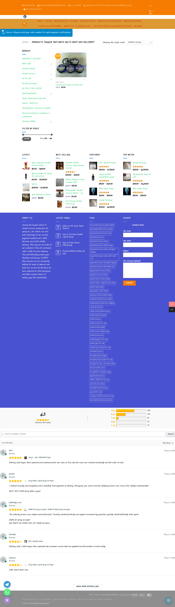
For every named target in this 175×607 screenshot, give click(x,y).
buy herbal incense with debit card (102, 267)
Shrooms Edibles (132, 21)
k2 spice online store (97, 368)
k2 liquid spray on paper (98, 356)
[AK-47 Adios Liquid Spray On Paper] (26, 481)
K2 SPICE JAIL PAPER (32, 88)
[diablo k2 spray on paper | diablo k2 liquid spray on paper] (26, 509)
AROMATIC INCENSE (31, 59)
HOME (49, 21)
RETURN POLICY (88, 21)
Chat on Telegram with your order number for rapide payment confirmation (38, 32)
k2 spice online (109, 364)
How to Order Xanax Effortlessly (71, 244)
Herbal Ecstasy (28, 68)
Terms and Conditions (109, 21)
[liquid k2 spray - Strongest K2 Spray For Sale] (25, 17)
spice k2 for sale (96, 392)
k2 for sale (26, 78)
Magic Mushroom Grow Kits (34, 98)
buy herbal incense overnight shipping (103, 263)
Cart (79, 600)
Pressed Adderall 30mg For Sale (73, 252)
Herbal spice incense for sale (100, 348)
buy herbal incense (96, 237)
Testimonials (61, 21)
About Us (68, 26)
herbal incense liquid (97, 327)
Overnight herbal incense (98, 388)
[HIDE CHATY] (7, 600)
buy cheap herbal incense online (101, 229)
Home (25, 42)
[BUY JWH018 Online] (26, 541)
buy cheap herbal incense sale (100, 233)
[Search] (24, 24)
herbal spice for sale (97, 344)
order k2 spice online (97, 384)
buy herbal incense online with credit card (103, 257)
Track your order (60, 600)
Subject (125, 251)
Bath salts (26, 63)
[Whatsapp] (7, 592)
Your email (127, 241)
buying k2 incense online (98, 275)
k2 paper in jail (82, 26)
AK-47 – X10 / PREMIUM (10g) (39, 458)
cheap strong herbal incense (100, 311)
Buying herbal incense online (100, 271)
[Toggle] (51, 63)
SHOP (39, 21)
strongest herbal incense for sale (101, 396)
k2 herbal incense (96, 352)
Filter (26, 139)
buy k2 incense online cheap (100, 279)
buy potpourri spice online (99, 291)
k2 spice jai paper (29, 83)
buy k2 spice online (108, 283)
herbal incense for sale (98, 323)
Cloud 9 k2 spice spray (50, 26)
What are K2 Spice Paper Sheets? (73, 227)
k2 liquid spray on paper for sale (101, 360)
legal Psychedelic (29, 93)
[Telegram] (7, 584)
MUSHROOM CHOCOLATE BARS (36, 108)
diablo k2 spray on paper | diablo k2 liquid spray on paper (49, 509)
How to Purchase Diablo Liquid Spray (72, 235)
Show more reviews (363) (87, 586)
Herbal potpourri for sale (98, 340)
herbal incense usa (96, 336)
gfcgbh (138, 26)
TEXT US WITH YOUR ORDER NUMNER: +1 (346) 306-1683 (110, 595)
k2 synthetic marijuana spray (100, 372)
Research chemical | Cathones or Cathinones (36, 115)
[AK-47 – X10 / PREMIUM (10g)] (26, 458)
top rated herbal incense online (101, 400)
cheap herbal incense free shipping (102, 303)
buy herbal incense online (99, 241)
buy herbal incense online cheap (101, 245)
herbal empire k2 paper (98, 315)
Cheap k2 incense (96, 307)
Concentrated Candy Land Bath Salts (69, 85)
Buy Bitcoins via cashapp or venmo (113, 26)
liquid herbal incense (97, 376)
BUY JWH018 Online (35, 541)
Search (171, 434)
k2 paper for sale (96, 364)
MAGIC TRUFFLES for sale (99, 380)
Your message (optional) (132, 261)
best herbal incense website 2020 (102, 225)
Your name (127, 231)
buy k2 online (94, 283)
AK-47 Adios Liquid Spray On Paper (41, 481)
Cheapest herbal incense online (101, 299)
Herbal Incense (28, 73)
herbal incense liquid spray (99, 332)
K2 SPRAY (74, 21)
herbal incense (95, 319)
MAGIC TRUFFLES (30, 103)
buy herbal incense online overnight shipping (102, 250)
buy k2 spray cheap (97, 287)
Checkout (72, 600)
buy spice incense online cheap (100, 295)
